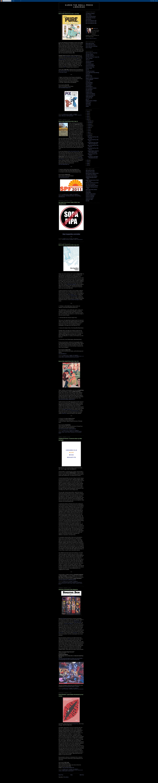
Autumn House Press (75, 410)
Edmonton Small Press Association (92, 182)
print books (75, 632)
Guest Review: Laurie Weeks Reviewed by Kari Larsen (71, 695)
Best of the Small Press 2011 (64, 70)
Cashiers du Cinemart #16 (90, 95)
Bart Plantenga (64, 618)
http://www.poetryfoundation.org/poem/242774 (67, 399)
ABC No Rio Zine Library (90, 170)
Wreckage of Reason (89, 54)
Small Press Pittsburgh (90, 196)
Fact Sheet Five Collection (90, 184)
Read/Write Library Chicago (91, 193)
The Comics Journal (63, 72)
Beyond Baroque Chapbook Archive (92, 173)
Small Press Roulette (89, 198)
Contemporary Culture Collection (91, 176)
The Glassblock (88, 85)
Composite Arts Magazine (90, 93)
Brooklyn (70, 582)
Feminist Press (76, 723)
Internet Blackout (66, 239)
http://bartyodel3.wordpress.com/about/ (72, 686)
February (89, 133)
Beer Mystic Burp (78, 622)
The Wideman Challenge (90, 13)
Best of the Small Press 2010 (91, 23)
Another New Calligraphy (71, 284)
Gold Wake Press (78, 356)
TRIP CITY (88, 59)
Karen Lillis (95, 28)
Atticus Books (88, 104)
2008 (88, 163)
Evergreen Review (89, 92)
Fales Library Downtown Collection (92, 185)
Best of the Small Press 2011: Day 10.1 (69, 361)
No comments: (76, 194)
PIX (77, 59)
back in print (61, 632)
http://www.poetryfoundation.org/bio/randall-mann (67, 428)
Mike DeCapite (64, 583)
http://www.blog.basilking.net (64, 177)
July (89, 129)
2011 (88, 160)
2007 (88, 165)
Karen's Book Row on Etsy (90, 44)
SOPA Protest (80, 239)
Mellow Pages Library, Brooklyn (91, 189)
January (89, 135)
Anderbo (87, 106)
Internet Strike (73, 239)
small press (72, 583)
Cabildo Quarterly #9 (89, 96)
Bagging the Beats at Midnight (91, 100)
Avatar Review (88, 102)
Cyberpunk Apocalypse (75, 299)
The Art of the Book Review (91, 16)
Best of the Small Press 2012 (91, 20)
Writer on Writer (88, 14)
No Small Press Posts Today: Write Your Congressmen (69, 203)
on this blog (63, 59)
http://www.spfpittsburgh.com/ (64, 164)
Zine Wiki (87, 200)
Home (71, 774)
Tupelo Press (67, 432)
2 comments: (75, 581)
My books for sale (89, 76)
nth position (88, 73)
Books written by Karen (90, 43)
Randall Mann (61, 432)
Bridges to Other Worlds (67, 409)
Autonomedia (88, 103)
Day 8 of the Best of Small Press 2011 (70, 56)
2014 (88, 116)
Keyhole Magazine (89, 83)
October (89, 124)
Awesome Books (74, 295)
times (60, 59)
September (90, 125)
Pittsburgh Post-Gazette (90, 71)
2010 (88, 161)
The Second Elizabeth (90, 64)
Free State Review (89, 89)
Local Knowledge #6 (89, 79)
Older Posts (82, 774)
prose (68, 583)
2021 (88, 111)
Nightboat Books (78, 431)
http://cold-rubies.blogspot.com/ (68, 767)
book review (64, 582)
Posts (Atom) (66, 777)
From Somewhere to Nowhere (91, 88)
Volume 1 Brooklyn (89, 58)
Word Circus (64, 413)
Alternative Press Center (90, 171)
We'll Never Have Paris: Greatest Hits (92, 57)
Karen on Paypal (89, 47)
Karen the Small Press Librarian (79, 6)
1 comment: (75, 114)
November (90, 122)
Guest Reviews (88, 19)
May (89, 132)
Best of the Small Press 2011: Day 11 (68, 121)
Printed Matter (88, 192)
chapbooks (74, 582)
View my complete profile (91, 38)
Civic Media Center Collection (91, 174)
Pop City (87, 69)
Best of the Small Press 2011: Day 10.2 (69, 245)
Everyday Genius (89, 90)
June (89, 130)
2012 (88, 119)
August (89, 127)
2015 (88, 114)
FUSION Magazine (89, 86)
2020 (88, 113)
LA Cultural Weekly (89, 82)
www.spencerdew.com (62, 353)
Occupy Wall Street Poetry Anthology (92, 72)
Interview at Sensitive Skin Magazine (68, 589)
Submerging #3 (88, 62)
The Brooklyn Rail (89, 97)
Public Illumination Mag (90, 66)
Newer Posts (61, 774)
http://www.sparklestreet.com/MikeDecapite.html (67, 579)
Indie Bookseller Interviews (90, 17)
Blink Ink (87, 99)
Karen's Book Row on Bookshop (91, 46)
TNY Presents (71, 294)
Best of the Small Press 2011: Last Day (69, 13)
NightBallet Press (89, 75)
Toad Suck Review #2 (90, 61)
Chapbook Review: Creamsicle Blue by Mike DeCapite (70, 439)
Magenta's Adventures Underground (92, 78)
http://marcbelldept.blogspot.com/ (65, 87)
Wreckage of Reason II (90, 55)
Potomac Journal (89, 68)
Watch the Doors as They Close (91, 52)
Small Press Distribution (90, 195)
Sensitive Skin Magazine (68, 623)
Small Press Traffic (89, 199)
